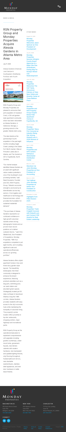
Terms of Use (33, 427)
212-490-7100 (27, 413)
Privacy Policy (26, 427)
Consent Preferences (49, 427)
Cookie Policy (40, 427)
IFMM (62, 427)
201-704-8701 (47, 413)
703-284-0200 (7, 413)
